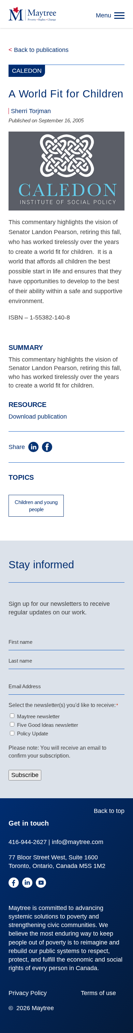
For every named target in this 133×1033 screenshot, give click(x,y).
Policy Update (32, 733)
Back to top (109, 810)
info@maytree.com (77, 842)
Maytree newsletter (38, 716)
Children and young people (36, 505)
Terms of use (98, 993)
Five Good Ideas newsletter (47, 725)
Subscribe (25, 775)
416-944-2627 (28, 842)
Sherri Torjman (31, 111)
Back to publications (39, 49)
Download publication (38, 416)
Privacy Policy (28, 993)
